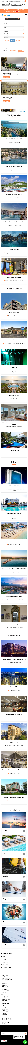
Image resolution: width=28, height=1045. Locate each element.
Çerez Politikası (5, 1017)
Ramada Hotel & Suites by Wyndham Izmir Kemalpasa (14, 769)
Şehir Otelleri (4, 55)
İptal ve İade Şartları (6, 1018)
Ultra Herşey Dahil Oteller (7, 979)
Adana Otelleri (5, 1011)
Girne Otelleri (4, 997)
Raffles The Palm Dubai (14, 395)
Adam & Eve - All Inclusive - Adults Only (14, 194)
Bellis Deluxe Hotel (7, 97)
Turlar (5, 959)
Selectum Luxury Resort (14, 249)
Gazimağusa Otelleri (6, 999)
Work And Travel (7, 953)
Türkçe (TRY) (20, 11)
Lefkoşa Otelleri (5, 996)
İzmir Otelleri (4, 976)
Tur (4, 922)
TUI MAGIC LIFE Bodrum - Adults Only (14, 139)
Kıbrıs (19, 52)
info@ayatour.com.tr (9, 9)
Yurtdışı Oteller (13, 50)
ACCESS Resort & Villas (14, 450)
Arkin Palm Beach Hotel (14, 541)
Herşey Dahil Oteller (6, 978)
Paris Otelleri (4, 988)
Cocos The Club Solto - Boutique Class (14, 166)
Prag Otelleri (4, 992)
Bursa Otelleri (4, 1014)
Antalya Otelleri (5, 974)
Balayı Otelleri (4, 1002)
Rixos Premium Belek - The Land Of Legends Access (14, 221)
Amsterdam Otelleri (6, 990)
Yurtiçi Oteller (5, 50)
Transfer (5, 876)
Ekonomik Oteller (5, 980)
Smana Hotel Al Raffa (14, 312)
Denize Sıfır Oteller (5, 1003)
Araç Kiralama (7, 899)
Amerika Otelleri (5, 986)
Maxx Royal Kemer (7, 73)
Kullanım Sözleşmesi (6, 1021)
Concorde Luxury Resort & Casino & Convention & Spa (14, 568)
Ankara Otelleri (5, 1009)
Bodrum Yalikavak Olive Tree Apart (14, 277)
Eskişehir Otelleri (5, 1010)
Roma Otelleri (4, 989)
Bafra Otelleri (4, 1000)
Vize (4, 944)
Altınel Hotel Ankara (14, 686)
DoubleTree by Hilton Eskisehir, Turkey (14, 714)
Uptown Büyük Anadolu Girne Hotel (14, 513)
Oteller (5, 956)
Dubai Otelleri (4, 985)
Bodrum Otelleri (5, 975)
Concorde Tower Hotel (14, 485)
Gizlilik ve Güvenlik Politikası (8, 1019)
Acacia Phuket (14, 367)
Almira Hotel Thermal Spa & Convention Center (14, 797)
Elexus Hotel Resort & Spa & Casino (14, 596)
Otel (4, 853)
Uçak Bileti (6, 830)
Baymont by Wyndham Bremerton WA (14, 340)
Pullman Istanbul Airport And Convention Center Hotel (14, 659)
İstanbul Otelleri (5, 1007)
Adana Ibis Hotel (14, 742)
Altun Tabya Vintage (14, 624)
